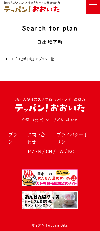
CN (49, 151)
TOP (7, 59)
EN (38, 151)
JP (28, 151)
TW (60, 151)
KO (71, 151)
